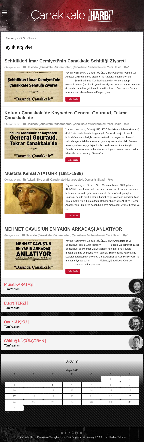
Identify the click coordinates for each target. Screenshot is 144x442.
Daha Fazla (73, 99)
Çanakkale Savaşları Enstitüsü (54, 437)
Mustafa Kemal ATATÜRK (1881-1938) (43, 173)
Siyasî (101, 179)
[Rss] (62, 433)
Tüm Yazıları (12, 289)
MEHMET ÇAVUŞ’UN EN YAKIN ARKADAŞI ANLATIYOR (63, 229)
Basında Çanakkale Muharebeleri (49, 67)
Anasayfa (13, 38)
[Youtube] (72, 433)
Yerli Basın (114, 67)
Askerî (31, 179)
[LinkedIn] (69, 433)
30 (129, 402)
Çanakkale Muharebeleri (89, 67)
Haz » (15, 412)
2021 (24, 38)
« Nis (7, 412)
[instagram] (76, 433)
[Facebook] (65, 433)
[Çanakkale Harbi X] (81, 433)
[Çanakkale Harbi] (72, 14)
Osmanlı (90, 179)
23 (129, 396)
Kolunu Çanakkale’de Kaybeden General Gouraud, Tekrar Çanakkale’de (65, 115)
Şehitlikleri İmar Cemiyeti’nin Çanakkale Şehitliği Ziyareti (65, 60)
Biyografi (42, 179)
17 (14, 396)
